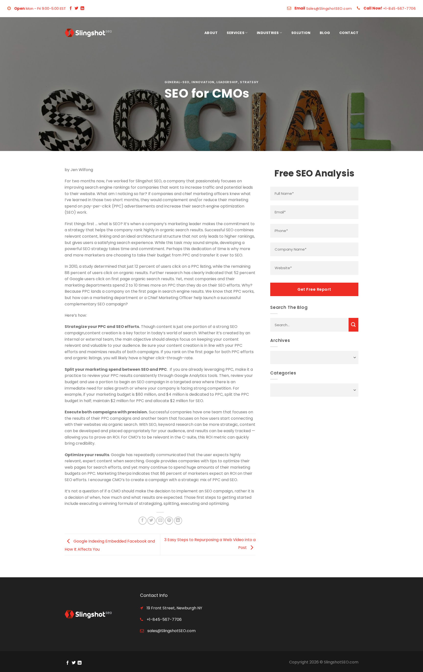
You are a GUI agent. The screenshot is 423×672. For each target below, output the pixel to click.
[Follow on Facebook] (70, 8)
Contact (349, 32)
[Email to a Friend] (160, 521)
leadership (227, 82)
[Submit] (353, 325)
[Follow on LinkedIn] (82, 8)
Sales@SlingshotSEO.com (329, 8)
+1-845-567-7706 (399, 8)
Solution (301, 32)
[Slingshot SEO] (89, 32)
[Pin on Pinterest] (169, 521)
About (211, 32)
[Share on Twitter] (151, 521)
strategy (249, 82)
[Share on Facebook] (143, 521)
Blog (325, 32)
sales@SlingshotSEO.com (171, 631)
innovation (202, 82)
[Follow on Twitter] (76, 8)
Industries (268, 32)
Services (235, 32)
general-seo (176, 82)
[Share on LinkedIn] (178, 521)
